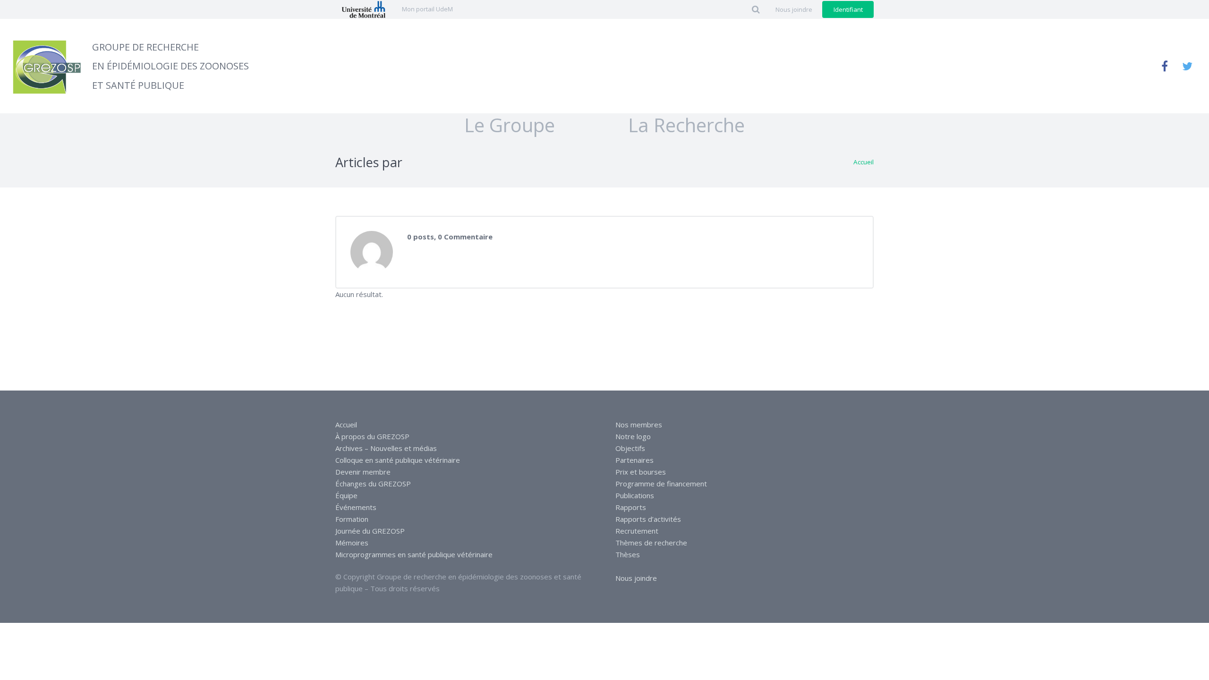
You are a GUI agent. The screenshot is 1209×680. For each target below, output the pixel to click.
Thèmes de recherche (651, 542)
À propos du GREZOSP (372, 436)
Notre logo (633, 436)
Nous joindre (636, 578)
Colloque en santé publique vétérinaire (397, 460)
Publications (634, 495)
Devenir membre (363, 471)
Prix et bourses (640, 471)
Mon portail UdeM (427, 9)
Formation (351, 519)
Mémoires (351, 542)
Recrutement (636, 531)
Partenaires (634, 460)
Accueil (863, 162)
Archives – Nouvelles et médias (386, 448)
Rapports (630, 507)
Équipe (346, 495)
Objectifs (630, 448)
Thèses (627, 554)
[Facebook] (1164, 66)
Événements (355, 507)
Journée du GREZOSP (370, 531)
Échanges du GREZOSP (373, 483)
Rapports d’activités (648, 519)
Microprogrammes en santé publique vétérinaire (414, 554)
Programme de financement (661, 483)
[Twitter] (1187, 66)
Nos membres (638, 424)
